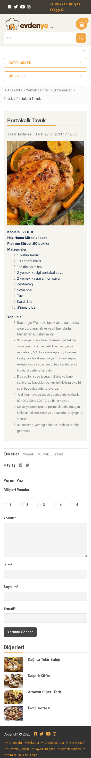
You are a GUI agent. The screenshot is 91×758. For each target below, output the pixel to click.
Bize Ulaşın (29, 755)
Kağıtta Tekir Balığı (44, 659)
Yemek (28, 454)
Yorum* (10, 518)
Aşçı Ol (58, 10)
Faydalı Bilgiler (44, 749)
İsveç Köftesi (39, 708)
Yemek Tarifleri (37, 90)
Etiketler (33, 742)
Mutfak (43, 454)
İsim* (8, 565)
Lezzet (58, 454)
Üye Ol (77, 4)
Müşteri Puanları (17, 490)
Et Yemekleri (62, 90)
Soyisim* (11, 587)
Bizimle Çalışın (18, 749)
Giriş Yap (60, 4)
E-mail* (10, 608)
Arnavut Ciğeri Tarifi (45, 692)
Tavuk (8, 99)
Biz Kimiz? (77, 742)
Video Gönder (54, 742)
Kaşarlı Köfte (39, 676)
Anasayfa (14, 90)
